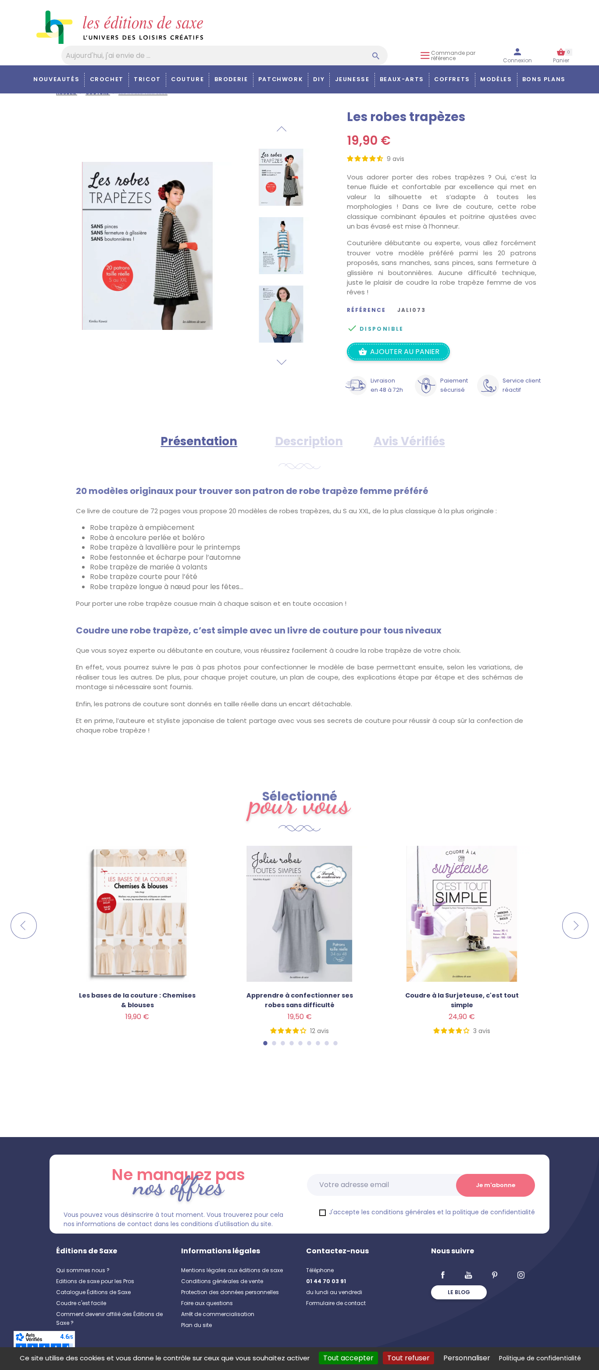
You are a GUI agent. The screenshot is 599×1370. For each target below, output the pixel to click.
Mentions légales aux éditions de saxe (232, 1270)
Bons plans (544, 79)
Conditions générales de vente (222, 1281)
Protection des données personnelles (230, 1292)
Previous (281, 129)
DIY (318, 79)
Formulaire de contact (336, 1303)
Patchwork (280, 79)
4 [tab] (291, 1043)
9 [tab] (335, 1043)
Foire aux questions (207, 1303)
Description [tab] (309, 441)
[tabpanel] (299, 957)
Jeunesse (352, 79)
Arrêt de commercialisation (217, 1314)
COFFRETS (452, 79)
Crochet (107, 79)
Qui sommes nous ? (83, 1270)
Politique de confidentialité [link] (540, 1358)
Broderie (231, 79)
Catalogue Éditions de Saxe (93, 1292)
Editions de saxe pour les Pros (95, 1281)
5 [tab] (300, 1043)
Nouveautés (56, 79)
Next (281, 362)
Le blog (459, 1292)
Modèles (496, 79)
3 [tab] (282, 1043)
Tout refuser (408, 1358)
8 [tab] (326, 1043)
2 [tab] (273, 1043)
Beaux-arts (402, 79)
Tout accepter (348, 1358)
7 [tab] (317, 1043)
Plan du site (196, 1325)
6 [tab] (308, 1043)
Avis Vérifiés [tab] (409, 441)
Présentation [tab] (198, 441)
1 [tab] (264, 1043)
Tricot (147, 79)
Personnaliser (466, 1358)
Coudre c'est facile (81, 1303)
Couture (187, 79)
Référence (366, 310)
